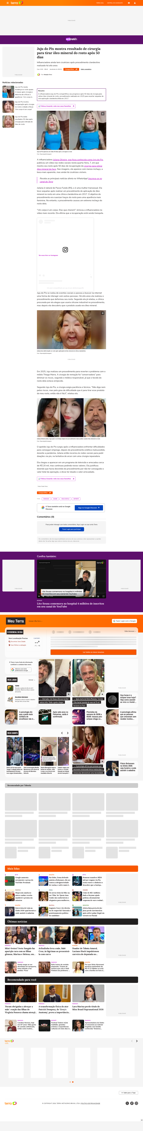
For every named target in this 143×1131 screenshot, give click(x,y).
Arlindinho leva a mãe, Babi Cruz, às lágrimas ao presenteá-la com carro (54, 951)
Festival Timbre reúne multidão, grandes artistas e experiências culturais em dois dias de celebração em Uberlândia (60, 1026)
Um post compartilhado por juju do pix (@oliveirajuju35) (65, 288)
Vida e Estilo (65, 499)
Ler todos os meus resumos (93, 652)
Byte (16, 875)
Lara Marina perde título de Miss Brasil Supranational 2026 (88, 1008)
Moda (51, 890)
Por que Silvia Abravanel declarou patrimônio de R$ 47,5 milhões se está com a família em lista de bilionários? (94, 968)
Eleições (51, 875)
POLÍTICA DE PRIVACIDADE (90, 1103)
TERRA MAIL (100, 3)
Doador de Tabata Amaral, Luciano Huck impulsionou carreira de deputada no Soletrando (85, 951)
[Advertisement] (122, 967)
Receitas (18, 890)
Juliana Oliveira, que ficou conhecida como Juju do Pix (78, 159)
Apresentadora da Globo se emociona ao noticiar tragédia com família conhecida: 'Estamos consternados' (94, 1026)
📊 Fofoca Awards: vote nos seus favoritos (54, 106)
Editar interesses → (130, 631)
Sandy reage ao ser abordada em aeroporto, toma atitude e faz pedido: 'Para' (26, 968)
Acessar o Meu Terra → (36, 621)
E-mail (129, 3)
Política (51, 905)
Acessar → (32, 680)
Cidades (85, 890)
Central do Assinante (115, 3)
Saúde (55, 499)
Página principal (17, 3)
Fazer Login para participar (71, 529)
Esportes (86, 905)
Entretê (76, 499)
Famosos (46, 499)
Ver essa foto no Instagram (48, 255)
